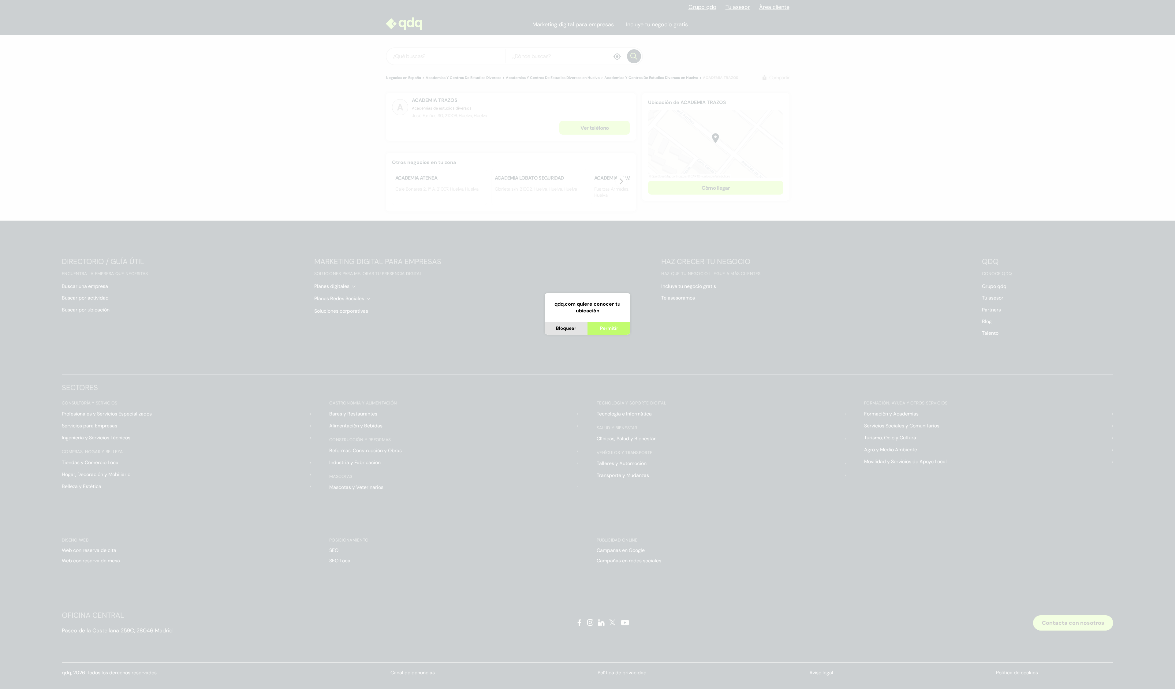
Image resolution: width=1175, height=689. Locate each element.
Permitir (609, 328)
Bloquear (566, 328)
